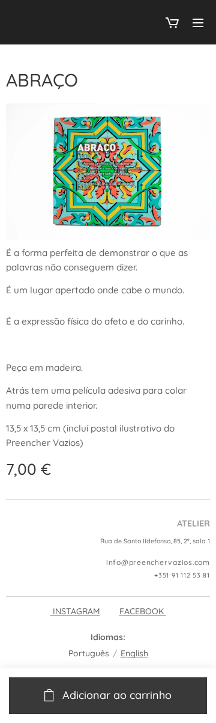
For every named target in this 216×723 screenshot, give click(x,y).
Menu (198, 22)
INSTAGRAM (75, 611)
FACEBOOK (142, 611)
